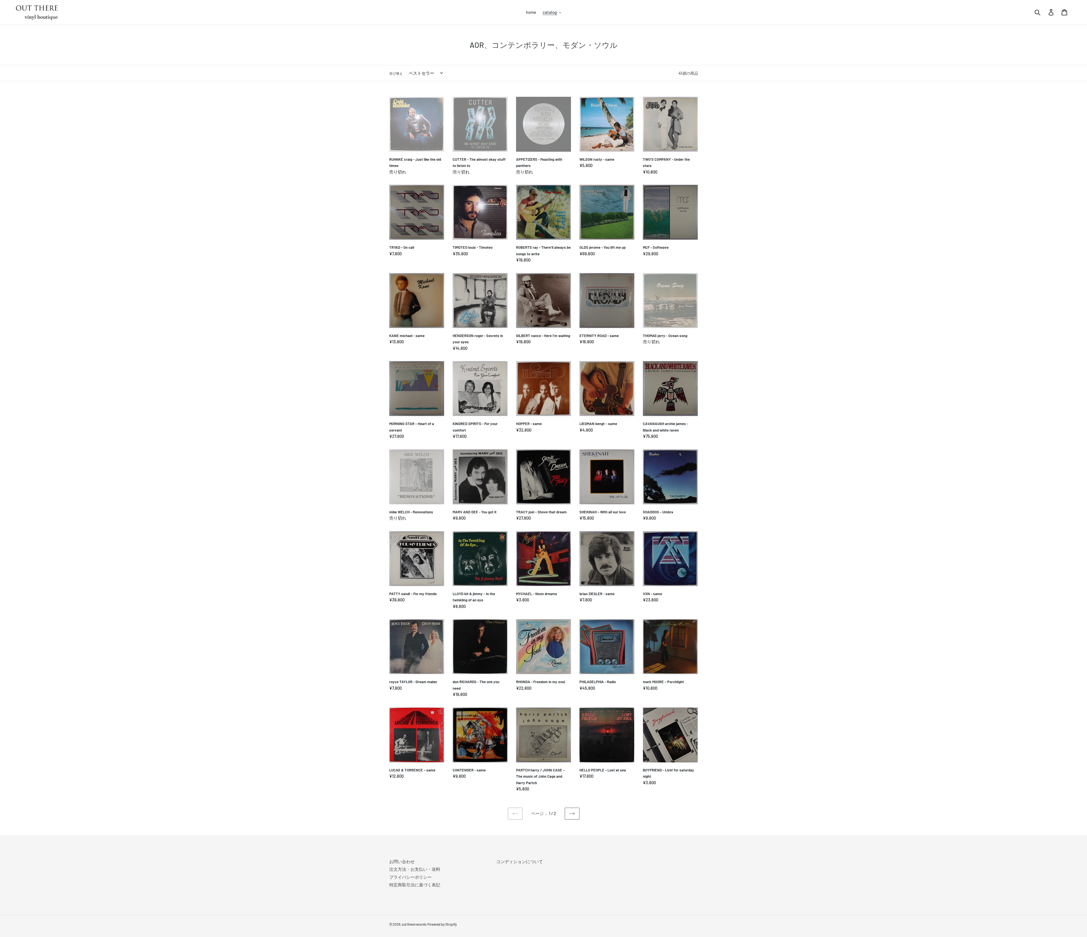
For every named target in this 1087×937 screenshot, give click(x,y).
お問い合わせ (402, 861)
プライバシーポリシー (410, 877)
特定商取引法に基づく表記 (414, 884)
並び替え (396, 73)
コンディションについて (519, 861)
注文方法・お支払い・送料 (414, 869)
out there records (414, 924)
